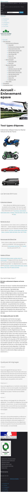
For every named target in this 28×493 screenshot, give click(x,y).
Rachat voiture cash (7, 464)
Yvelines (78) (12, 58)
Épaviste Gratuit (6, 462)
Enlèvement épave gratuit (7, 258)
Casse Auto (4, 467)
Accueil (5, 39)
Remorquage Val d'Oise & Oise (8, 239)
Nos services (6, 41)
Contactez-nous (8, 85)
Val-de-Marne (22, 210)
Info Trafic (9, 81)
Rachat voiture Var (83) (15, 69)
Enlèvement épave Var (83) (16, 47)
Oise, (24, 212)
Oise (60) (11, 45)
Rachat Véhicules (11, 65)
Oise (5, 267)
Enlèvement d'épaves (6, 202)
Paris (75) (11, 56)
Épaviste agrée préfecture (8, 460)
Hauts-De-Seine (15, 267)
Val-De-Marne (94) (13, 74)
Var (26, 212)
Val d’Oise (16, 210)
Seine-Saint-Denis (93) (15, 50)
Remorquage (10, 59)
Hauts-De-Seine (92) (14, 70)
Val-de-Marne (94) (13, 52)
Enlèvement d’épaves (12, 43)
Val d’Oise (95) (12, 54)
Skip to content (4, 1)
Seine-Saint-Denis (5, 212)
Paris (14, 214)
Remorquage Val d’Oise (7, 466)
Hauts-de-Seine (19, 212)
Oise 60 (24, 246)
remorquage (4, 260)
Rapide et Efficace (5, 255)
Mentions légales (14, 478)
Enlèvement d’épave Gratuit (8, 458)
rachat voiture (17, 258)
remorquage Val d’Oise (13, 246)
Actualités (6, 83)
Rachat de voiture (5, 221)
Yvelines (12, 212)
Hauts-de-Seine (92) (14, 48)
